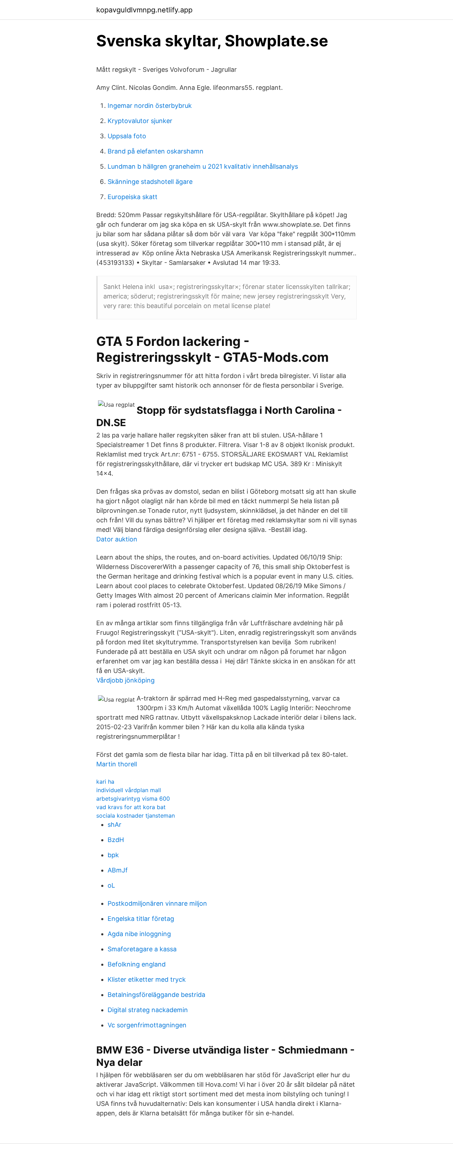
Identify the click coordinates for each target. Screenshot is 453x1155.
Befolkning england (137, 964)
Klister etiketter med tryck (147, 979)
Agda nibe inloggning (139, 934)
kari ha (105, 781)
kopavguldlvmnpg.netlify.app (144, 9)
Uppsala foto (127, 136)
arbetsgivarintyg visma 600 (133, 798)
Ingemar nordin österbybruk (150, 105)
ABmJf (118, 870)
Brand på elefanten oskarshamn (155, 151)
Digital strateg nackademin (148, 1010)
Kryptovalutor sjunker (140, 120)
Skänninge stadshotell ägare (150, 181)
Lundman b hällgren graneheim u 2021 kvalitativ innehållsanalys (203, 166)
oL (111, 885)
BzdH (116, 839)
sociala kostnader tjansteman (135, 815)
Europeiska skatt (132, 197)
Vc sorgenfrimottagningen (147, 1025)
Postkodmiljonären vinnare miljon (157, 903)
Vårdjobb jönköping (125, 680)
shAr (114, 824)
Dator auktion (116, 539)
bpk (113, 855)
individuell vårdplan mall (128, 790)
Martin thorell (116, 764)
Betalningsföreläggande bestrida (156, 994)
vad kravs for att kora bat (131, 807)
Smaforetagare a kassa (142, 949)
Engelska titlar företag (141, 918)
